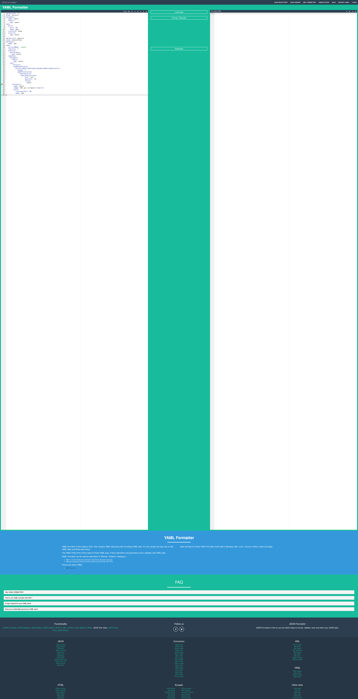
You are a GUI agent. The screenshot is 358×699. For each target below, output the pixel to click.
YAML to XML (179, 665)
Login (354, 2)
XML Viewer (297, 648)
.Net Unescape (185, 696)
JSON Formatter (10, 627)
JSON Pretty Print (60, 650)
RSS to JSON (179, 661)
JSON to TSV (179, 650)
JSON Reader (60, 658)
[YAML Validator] (134, 11)
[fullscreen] (146, 11)
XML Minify (297, 646)
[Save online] (132, 11)
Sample (125, 11)
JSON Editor (36, 627)
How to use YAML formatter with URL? (18, 598)
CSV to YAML (179, 673)
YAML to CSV (179, 667)
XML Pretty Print (297, 650)
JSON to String (179, 652)
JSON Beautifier (280, 2)
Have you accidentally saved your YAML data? (21, 609)
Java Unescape (185, 694)
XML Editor (297, 654)
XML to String (179, 658)
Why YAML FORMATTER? (14, 592)
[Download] (349, 11)
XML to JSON (179, 654)
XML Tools (297, 694)
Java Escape (171, 694)
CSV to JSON (179, 669)
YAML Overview (70, 568)
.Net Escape (171, 696)
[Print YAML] (137, 11)
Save (334, 2)
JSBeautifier (324, 2)
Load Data (179, 12)
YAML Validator (297, 671)
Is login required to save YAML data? (18, 603)
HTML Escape (171, 688)
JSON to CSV (72, 627)
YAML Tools (297, 696)
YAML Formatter (297, 675)
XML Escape (171, 690)
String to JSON (179, 676)
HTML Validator (60, 692)
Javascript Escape (169, 692)
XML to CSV (179, 656)
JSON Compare (60, 663)
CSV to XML (179, 671)
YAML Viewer (297, 673)
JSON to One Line (60, 661)
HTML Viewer (61, 694)
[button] (5, 17)
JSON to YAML (86, 627)
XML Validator (297, 652)
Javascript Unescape (187, 692)
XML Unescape (185, 690)
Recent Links (343, 2)
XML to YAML (179, 659)
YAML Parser (297, 677)
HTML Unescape (186, 688)
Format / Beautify (179, 17)
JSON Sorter (60, 665)
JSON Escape (171, 698)
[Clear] (140, 11)
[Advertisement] (179, 33)
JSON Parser (295, 2)
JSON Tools (297, 692)
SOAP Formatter (297, 659)
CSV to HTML (179, 674)
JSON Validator (24, 627)
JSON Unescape (186, 698)
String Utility (297, 688)
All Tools (297, 690)
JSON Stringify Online (60, 659)
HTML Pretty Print (60, 690)
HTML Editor (60, 696)
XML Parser (297, 656)
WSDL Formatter (297, 658)
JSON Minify (60, 656)
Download (179, 48)
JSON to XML (60, 627)
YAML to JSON (179, 663)
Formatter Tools (297, 698)
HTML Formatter (61, 688)
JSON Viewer (48, 627)
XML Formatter (309, 2)
